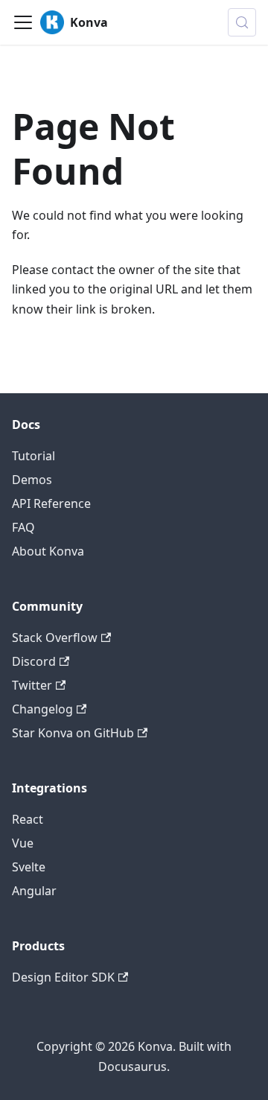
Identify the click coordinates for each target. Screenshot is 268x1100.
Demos (32, 479)
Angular (34, 891)
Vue (23, 843)
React (27, 819)
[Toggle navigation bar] (23, 22)
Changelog (42, 709)
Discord (34, 661)
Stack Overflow (55, 637)
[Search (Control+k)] (242, 22)
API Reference (51, 503)
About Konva (48, 551)
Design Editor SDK (63, 977)
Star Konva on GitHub (73, 733)
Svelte (28, 867)
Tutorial (33, 456)
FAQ (23, 527)
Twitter (32, 685)
